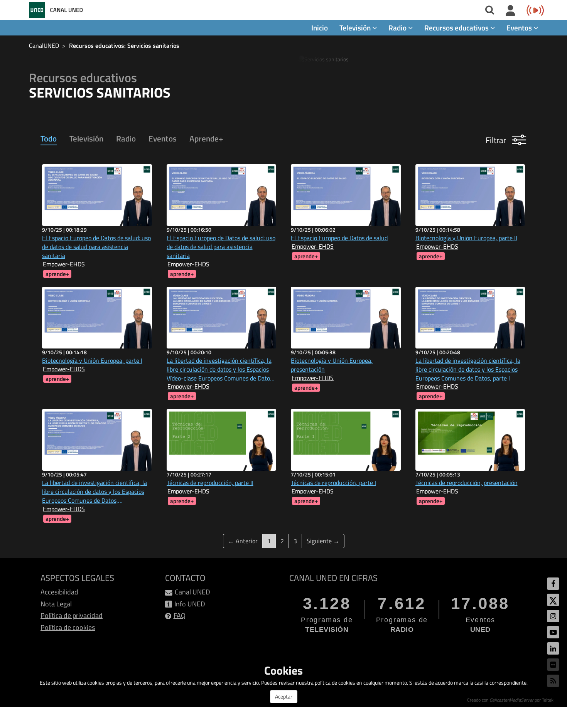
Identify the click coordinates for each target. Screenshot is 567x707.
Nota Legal (56, 604)
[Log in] (510, 11)
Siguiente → (323, 540)
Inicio (319, 27)
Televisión (86, 138)
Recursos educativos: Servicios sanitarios (124, 45)
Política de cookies (67, 627)
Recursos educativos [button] (457, 27)
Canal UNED (192, 592)
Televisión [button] (355, 27)
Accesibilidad (59, 592)
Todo (48, 138)
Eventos (162, 138)
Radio (126, 138)
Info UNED (189, 604)
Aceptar (283, 696)
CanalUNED (44, 45)
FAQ (180, 615)
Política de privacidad (71, 615)
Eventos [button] (519, 27)
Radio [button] (398, 27)
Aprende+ (206, 138)
